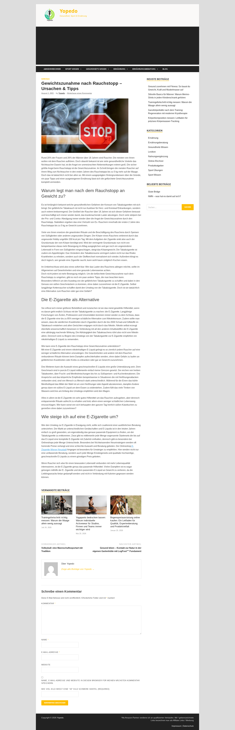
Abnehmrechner (52, 69)
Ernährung (119, 69)
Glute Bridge (154, 192)
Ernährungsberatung (144, 69)
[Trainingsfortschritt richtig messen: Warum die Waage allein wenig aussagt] (56, 505)
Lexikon (152, 152)
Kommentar (48, 603)
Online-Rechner (155, 161)
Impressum (176, 726)
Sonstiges (45, 79)
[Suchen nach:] (170, 207)
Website (45, 665)
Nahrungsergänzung (158, 156)
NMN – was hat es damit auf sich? (164, 196)
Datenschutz (188, 726)
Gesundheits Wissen (96, 69)
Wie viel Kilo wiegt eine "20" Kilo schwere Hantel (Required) (75, 689)
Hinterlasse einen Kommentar (79, 93)
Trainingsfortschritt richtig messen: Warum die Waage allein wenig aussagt (55, 520)
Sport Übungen (155, 170)
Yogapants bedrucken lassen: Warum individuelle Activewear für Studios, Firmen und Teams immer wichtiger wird (91, 523)
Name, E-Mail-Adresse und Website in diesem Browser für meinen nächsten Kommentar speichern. (90, 681)
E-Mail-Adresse (50, 652)
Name (45, 640)
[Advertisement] (117, 46)
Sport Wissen (72, 69)
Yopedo (69, 11)
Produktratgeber (156, 165)
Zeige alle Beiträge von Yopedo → (77, 569)
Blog (165, 69)
